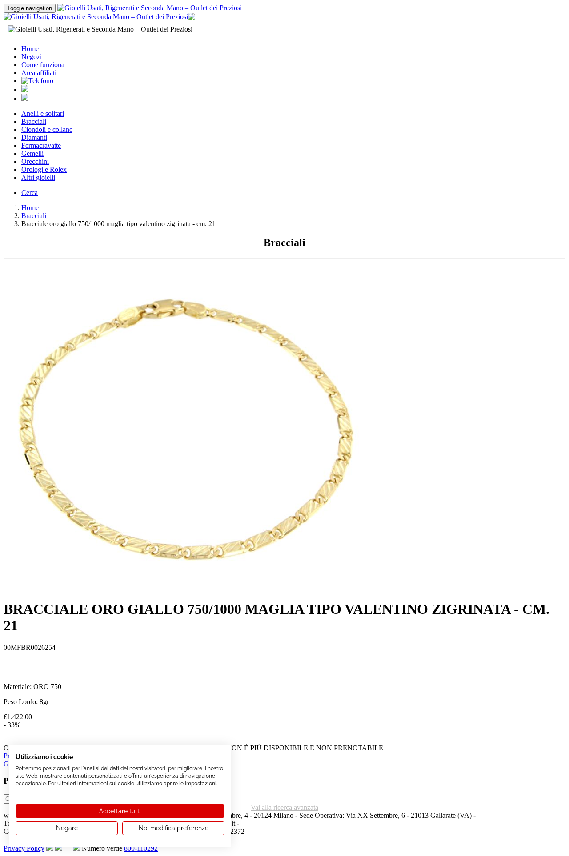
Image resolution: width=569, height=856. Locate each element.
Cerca (29, 192)
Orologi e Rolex (44, 169)
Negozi (31, 56)
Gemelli (32, 153)
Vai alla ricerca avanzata (284, 807)
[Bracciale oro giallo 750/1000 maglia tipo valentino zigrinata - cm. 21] (181, 589)
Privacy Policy (24, 848)
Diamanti (34, 137)
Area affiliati (38, 72)
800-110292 (141, 848)
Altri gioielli (38, 177)
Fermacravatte (41, 145)
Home (30, 48)
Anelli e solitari (42, 113)
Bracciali (33, 121)
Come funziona (42, 64)
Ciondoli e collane (46, 129)
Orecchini (35, 161)
